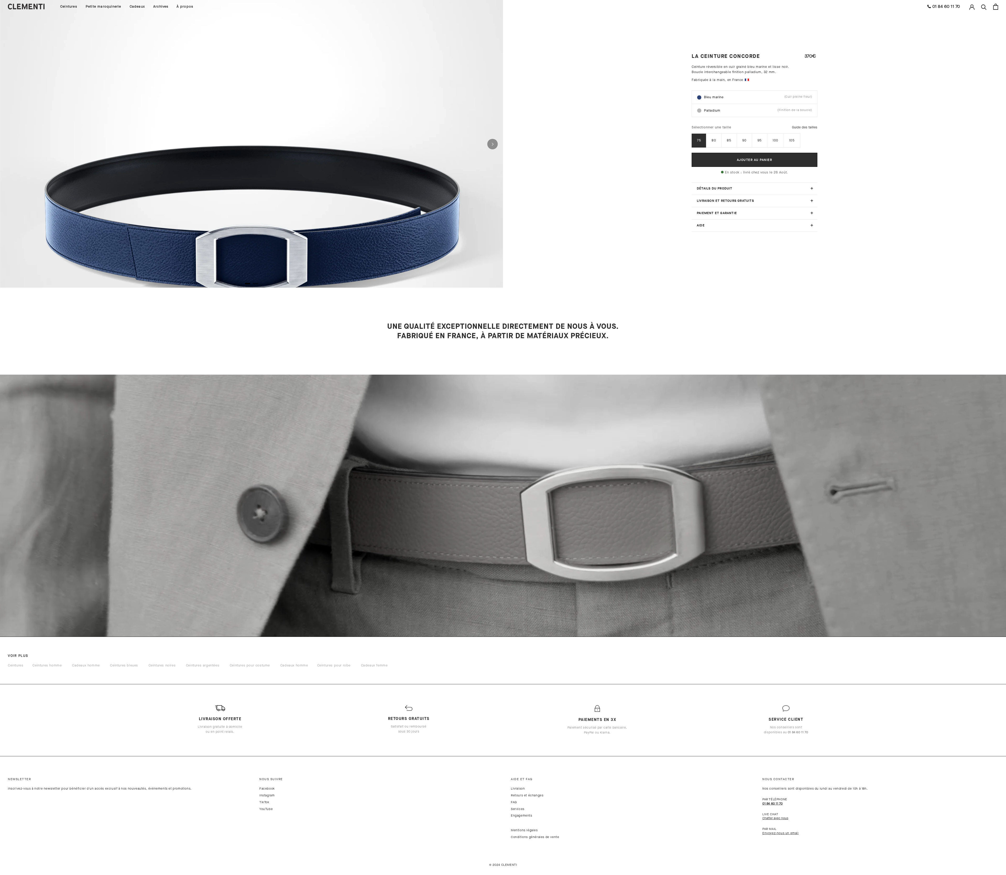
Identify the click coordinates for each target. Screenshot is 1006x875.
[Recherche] (984, 6)
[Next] (492, 144)
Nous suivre (271, 779)
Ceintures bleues (124, 665)
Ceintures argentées (202, 665)
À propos (185, 6)
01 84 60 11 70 (946, 6)
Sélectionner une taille (711, 127)
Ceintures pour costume (250, 665)
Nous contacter (778, 779)
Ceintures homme (47, 665)
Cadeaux (137, 6)
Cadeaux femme (374, 665)
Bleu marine (758, 97)
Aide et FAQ (522, 779)
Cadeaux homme (86, 665)
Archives (161, 6)
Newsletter (19, 779)
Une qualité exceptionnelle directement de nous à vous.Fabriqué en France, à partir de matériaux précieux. (503, 331)
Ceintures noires (162, 665)
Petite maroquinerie (103, 6)
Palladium (758, 110)
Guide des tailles (804, 127)
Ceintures (68, 6)
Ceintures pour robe (334, 665)
